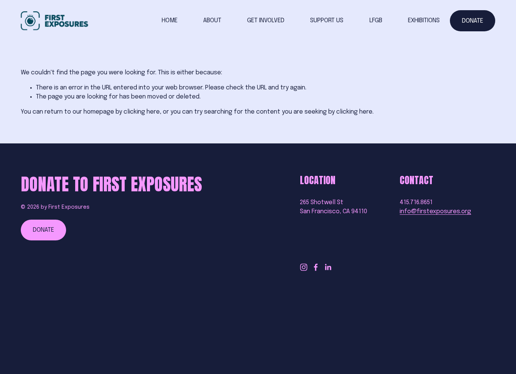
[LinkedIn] (328, 267)
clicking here (142, 112)
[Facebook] (316, 267)
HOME (170, 20)
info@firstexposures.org (435, 211)
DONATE (472, 21)
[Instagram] (303, 267)
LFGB (375, 20)
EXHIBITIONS (424, 20)
